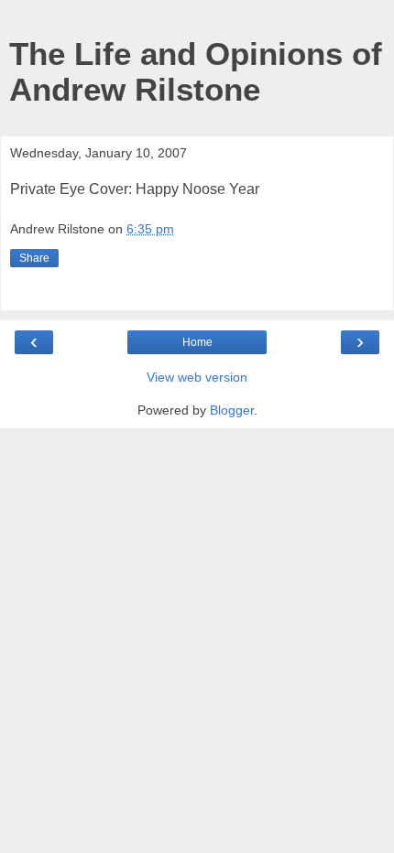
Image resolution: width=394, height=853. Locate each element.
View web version (197, 377)
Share (34, 258)
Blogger (232, 410)
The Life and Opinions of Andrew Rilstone (195, 72)
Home (197, 342)
